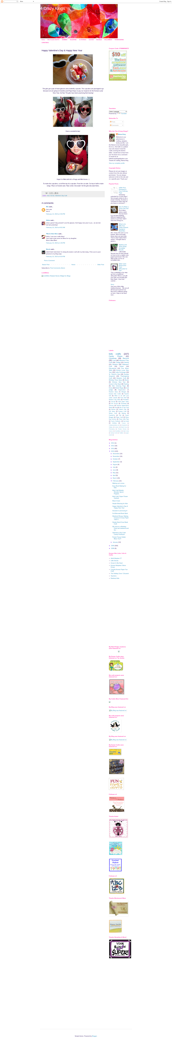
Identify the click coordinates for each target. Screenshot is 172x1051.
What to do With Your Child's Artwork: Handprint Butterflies (124, 227)
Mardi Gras (124, 427)
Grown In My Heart (115, 384)
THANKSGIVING (119, 39)
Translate (124, 113)
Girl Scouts (114, 403)
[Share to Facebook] (56, 193)
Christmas (113, 358)
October (115, 459)
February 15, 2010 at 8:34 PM (55, 256)
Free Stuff (123, 397)
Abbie (48, 220)
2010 (113, 451)
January (115, 542)
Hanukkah (124, 425)
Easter (122, 366)
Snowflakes (118, 431)
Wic (47, 206)
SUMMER (64, 39)
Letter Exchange (120, 372)
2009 (113, 545)
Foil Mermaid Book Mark (120, 513)
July (114, 467)
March (115, 478)
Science (111, 431)
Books (127, 380)
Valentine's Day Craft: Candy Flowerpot (119, 533)
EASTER (91, 39)
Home (43, 39)
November (116, 456)
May (114, 472)
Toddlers (121, 432)
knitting (114, 423)
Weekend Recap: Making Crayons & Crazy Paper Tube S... (120, 517)
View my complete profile (117, 163)
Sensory (111, 405)
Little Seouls (114, 560)
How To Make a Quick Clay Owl (124, 207)
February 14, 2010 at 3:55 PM (55, 214)
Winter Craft (113, 413)
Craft (114, 360)
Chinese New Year (119, 382)
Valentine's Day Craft (61, 195)
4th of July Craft (124, 407)
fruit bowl (126, 421)
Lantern (117, 427)
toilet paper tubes (123, 401)
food (48, 195)
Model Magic (119, 388)
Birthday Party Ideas (115, 380)
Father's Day (123, 409)
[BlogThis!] (52, 193)
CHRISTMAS (45, 42)
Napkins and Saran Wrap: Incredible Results (123, 247)
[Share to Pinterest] (57, 193)
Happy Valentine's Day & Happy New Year (120, 507)
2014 (113, 443)
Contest (124, 423)
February (116, 481)
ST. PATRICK (82, 39)
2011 (112, 448)
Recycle (126, 358)
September (116, 462)
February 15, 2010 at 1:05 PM (55, 243)
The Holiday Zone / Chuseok (120, 573)
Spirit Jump (126, 431)
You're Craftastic (116, 421)
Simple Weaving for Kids (120, 503)
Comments (115, 125)
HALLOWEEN (108, 39)
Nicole (48, 249)
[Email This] (50, 193)
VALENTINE (73, 39)
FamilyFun (112, 415)
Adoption (115, 364)
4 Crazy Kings (52, 8)
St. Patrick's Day (114, 374)
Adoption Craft (121, 378)
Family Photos (115, 356)
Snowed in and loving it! (119, 510)
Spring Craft (114, 432)
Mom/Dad (99, 39)
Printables (126, 399)
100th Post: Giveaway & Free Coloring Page (123, 190)
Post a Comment (49, 260)
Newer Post (45, 264)
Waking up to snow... (118, 483)
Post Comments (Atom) (57, 268)
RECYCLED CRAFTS (53, 39)
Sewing (126, 362)
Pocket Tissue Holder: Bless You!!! (119, 538)
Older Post (100, 264)
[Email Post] (46, 193)
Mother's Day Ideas (114, 399)
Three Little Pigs (124, 419)
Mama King (122, 134)
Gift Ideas (112, 411)
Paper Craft (119, 417)
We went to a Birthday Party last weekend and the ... (120, 528)
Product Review (122, 429)
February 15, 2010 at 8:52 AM (55, 227)
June (114, 470)
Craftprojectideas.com (114, 425)
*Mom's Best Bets (52, 234)
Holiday (110, 427)
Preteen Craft (122, 411)
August (115, 464)
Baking (124, 413)
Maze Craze (116, 501)
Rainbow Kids (115, 578)
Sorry (112, 284)
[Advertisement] (119, 94)
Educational (112, 368)
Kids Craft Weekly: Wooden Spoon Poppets (118, 492)
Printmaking (112, 429)
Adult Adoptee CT (116, 558)
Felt (120, 415)
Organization (122, 390)
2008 (113, 548)
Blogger (94, 1036)
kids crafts (115, 354)
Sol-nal (52, 195)
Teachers (113, 576)
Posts (113, 122)
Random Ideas (113, 392)
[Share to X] (54, 193)
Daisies (113, 409)
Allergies (123, 392)
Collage (118, 362)
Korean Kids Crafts (115, 394)
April (114, 475)
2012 (113, 445)
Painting (126, 384)
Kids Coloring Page (119, 386)
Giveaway (124, 403)
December (116, 453)
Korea (111, 388)
